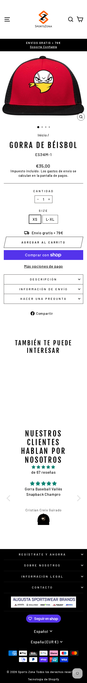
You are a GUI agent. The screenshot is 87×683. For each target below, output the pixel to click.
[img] (43, 467)
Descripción (43, 279)
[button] (9, 498)
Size (43, 210)
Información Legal (42, 576)
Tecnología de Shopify (43, 679)
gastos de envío (59, 171)
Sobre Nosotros (42, 565)
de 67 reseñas (43, 472)
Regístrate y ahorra (42, 554)
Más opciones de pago (43, 266)
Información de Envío (43, 289)
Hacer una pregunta (43, 298)
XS (35, 219)
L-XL (50, 219)
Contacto (42, 587)
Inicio (42, 135)
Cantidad (43, 191)
